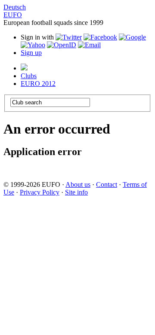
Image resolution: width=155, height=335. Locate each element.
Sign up (31, 52)
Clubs (29, 75)
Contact (106, 184)
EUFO (12, 14)
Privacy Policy (39, 192)
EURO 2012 (38, 83)
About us (77, 184)
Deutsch (14, 7)
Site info (76, 192)
